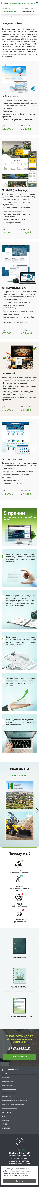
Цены (4, 1116)
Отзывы (5, 1124)
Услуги (11, 16)
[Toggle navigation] (37, 3)
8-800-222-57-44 (19, 1047)
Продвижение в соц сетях (9, 1089)
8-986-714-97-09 (9, 11)
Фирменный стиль (6, 1096)
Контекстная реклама (7, 1085)
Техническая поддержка (8, 1093)
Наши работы (19, 768)
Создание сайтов (6, 1077)
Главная (5, 16)
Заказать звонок (15, 3)
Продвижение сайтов (7, 1081)
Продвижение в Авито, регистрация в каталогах (15, 1100)
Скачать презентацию (28, 3)
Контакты (6, 1128)
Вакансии (6, 1120)
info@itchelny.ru (29, 8)
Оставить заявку (20, 776)
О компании (13, 1070)
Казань (7, 8)
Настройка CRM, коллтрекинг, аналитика (13, 1104)
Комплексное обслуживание (9, 1108)
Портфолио (6, 1112)
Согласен (19, 1181)
